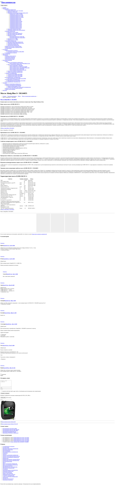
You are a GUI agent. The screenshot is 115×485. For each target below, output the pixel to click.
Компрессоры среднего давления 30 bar (13, 46)
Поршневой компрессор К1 (15, 18)
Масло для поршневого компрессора (15, 62)
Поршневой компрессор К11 (16, 22)
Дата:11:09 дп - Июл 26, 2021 (9, 367)
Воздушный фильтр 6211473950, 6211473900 (17, 78)
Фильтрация (5, 54)
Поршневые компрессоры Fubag (14, 29)
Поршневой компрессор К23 (16, 26)
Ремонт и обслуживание (10, 89)
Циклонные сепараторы (10, 57)
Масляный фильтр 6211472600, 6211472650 (16, 80)
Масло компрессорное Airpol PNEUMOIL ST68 (19, 67)
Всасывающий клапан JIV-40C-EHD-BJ (11, 429)
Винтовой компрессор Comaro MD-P (17, 37)
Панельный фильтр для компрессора (12, 81)
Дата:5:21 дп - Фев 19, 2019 (8, 285)
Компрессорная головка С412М (14, 86)
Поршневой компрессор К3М (16, 21)
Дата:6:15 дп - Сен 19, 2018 (9, 245)
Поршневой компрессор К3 (15, 20)
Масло (6, 61)
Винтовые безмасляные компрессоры (15, 41)
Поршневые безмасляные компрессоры (16, 43)
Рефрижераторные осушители (11, 50)
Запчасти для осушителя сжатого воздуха (13, 88)
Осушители (5, 49)
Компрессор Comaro (12, 35)
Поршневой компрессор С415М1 (17, 17)
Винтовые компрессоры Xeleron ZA (15, 33)
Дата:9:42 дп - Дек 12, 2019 (11, 324)
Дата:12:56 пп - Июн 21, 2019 (10, 312)
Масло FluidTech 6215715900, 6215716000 (18, 66)
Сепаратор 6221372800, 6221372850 (15, 74)
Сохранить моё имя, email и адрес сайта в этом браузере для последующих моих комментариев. (21, 391)
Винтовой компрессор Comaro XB (17, 36)
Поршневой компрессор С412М (16, 16)
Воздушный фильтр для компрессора (12, 77)
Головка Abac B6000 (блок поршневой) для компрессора (19, 87)
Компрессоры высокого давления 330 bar (13, 47)
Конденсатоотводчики (9, 59)
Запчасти (5, 82)
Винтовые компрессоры (10, 31)
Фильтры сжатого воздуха (10, 55)
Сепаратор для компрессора (11, 73)
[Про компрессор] (7, 2)
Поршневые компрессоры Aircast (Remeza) (16, 30)
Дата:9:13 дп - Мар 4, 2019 (10, 300)
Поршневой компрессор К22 (16, 25)
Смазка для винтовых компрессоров (15, 72)
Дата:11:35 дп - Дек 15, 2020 (8, 345)
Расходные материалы (7, 60)
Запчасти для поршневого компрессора (13, 85)
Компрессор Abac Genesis (13, 32)
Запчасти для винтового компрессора (13, 83)
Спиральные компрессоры (13, 44)
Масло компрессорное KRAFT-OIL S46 (18, 69)
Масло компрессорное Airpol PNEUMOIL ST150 (20, 63)
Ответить (2, 243)
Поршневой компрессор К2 (15, 19)
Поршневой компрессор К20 (16, 24)
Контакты (5, 90)
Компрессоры (5, 8)
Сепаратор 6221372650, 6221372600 (15, 76)
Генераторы (5, 452)
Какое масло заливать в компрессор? (15, 71)
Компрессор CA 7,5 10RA (13, 39)
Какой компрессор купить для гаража (15, 10)
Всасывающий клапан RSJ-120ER (10, 428)
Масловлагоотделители (10, 58)
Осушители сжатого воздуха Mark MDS (16, 51)
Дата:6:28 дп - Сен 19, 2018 (9, 258)
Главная (4, 7)
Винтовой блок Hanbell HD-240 (9, 431)
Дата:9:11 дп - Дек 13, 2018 (12, 274)
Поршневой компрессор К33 (16, 27)
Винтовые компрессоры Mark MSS (15, 34)
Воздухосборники (6, 53)
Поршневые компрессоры (10, 9)
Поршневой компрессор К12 (16, 23)
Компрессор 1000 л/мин (12, 11)
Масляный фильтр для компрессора (12, 79)
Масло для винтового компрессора (15, 64)
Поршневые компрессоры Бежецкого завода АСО (18, 12)
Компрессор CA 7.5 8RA (13, 38)
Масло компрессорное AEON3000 (17, 68)
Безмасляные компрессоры (10, 40)
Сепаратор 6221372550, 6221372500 (15, 75)
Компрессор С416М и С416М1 (16, 13)
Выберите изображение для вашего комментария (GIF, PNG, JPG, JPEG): (15, 395)
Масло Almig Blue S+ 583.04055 (16, 65)
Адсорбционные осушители (11, 52)
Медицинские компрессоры (13, 45)
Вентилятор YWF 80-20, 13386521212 (10, 432)
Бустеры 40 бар (8, 48)
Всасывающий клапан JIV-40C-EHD (10, 430)
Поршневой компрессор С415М (16, 15)
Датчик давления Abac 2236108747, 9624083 (19, 441)
